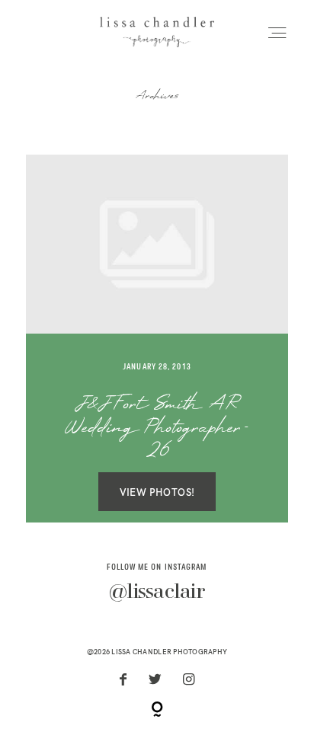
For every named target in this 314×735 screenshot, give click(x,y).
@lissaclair (157, 592)
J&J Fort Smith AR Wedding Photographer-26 (157, 429)
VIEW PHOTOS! (157, 492)
